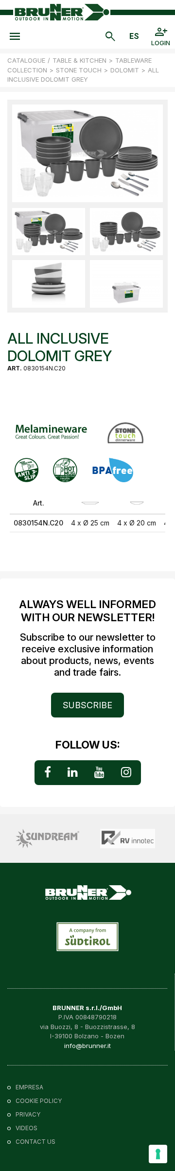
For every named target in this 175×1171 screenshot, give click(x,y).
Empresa (29, 1087)
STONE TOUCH (79, 70)
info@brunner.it (87, 1045)
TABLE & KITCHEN (79, 60)
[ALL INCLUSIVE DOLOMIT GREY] (48, 232)
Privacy (28, 1114)
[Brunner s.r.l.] (61, 12)
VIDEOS (26, 1128)
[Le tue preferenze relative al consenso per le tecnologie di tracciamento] (158, 1154)
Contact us (35, 1141)
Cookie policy (39, 1100)
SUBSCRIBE (87, 705)
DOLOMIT (124, 70)
